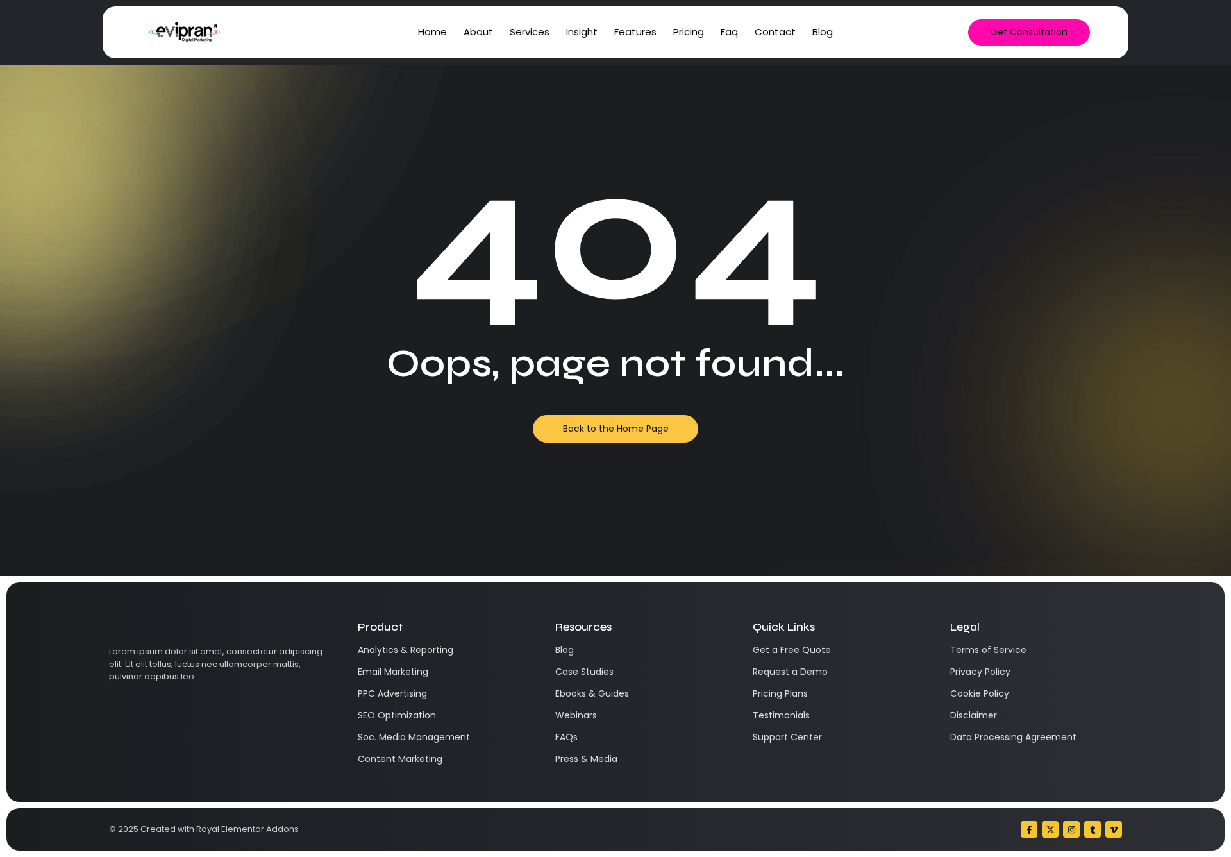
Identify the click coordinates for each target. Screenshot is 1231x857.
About (478, 31)
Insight (582, 31)
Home (432, 31)
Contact (775, 31)
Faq (729, 31)
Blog (822, 31)
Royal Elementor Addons (247, 829)
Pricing (688, 31)
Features (635, 31)
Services (529, 31)
